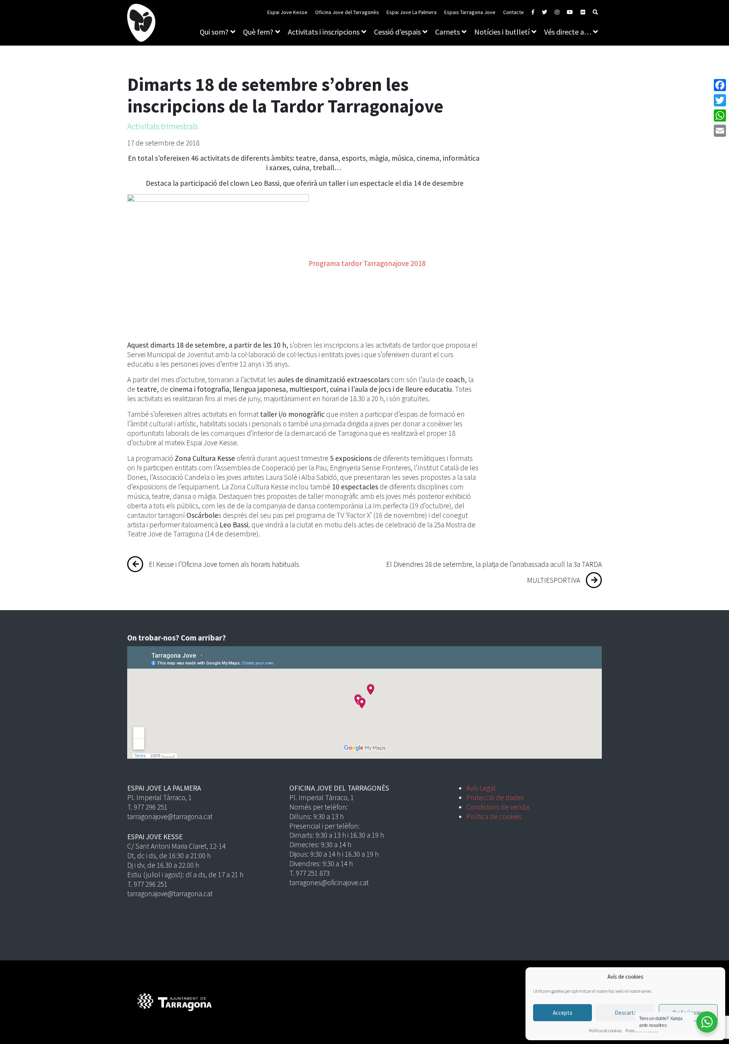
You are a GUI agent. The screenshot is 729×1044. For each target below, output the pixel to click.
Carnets (447, 31)
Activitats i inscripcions (324, 31)
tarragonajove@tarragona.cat (170, 816)
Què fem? (258, 31)
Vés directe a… (567, 31)
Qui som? (214, 31)
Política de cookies (605, 1030)
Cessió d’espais (397, 31)
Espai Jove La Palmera (412, 12)
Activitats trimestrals (162, 126)
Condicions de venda (497, 806)
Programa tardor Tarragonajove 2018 (367, 263)
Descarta (625, 1012)
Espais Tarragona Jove (469, 12)
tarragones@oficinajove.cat (329, 882)
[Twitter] (719, 100)
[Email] (719, 130)
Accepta (562, 1012)
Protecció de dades (495, 797)
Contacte (513, 12)
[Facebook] (719, 85)
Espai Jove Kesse (287, 12)
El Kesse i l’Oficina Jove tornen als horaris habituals (224, 564)
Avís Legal (480, 787)
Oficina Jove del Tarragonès (347, 12)
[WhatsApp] (719, 115)
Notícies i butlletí (502, 31)
